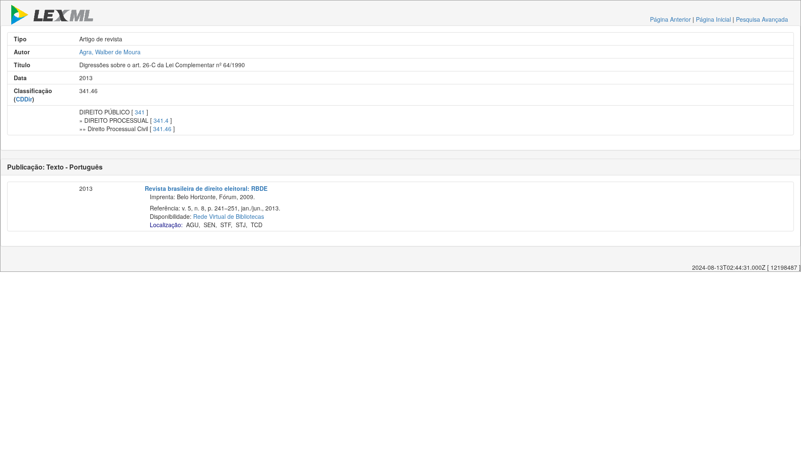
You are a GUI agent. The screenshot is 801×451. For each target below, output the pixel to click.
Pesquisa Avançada (762, 19)
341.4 (161, 120)
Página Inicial (713, 19)
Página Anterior (670, 19)
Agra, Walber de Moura (110, 52)
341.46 (162, 128)
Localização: (166, 224)
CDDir (24, 99)
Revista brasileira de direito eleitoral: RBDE (206, 188)
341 (140, 112)
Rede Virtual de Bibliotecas (228, 216)
